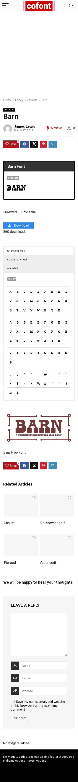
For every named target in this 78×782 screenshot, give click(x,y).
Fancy (19, 100)
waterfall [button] (12, 268)
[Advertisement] (39, 53)
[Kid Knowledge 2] (57, 497)
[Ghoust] (21, 497)
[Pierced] (21, 537)
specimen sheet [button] (17, 259)
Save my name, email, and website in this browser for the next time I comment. (38, 705)
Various (32, 100)
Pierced (10, 563)
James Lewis (24, 126)
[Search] (71, 6)
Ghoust (9, 523)
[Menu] (5, 6)
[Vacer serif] (57, 537)
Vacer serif (48, 563)
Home (7, 100)
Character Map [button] (16, 250)
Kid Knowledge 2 (52, 523)
